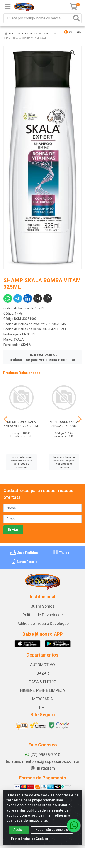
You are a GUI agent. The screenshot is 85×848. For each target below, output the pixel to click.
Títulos (63, 553)
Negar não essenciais (51, 829)
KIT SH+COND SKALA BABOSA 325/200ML (64, 423)
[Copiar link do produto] (47, 298)
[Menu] (7, 7)
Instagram (45, 768)
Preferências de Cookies (29, 839)
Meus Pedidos (27, 553)
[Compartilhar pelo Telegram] (17, 298)
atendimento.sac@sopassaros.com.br (45, 761)
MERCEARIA (42, 699)
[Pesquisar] (76, 18)
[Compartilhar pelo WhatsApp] (7, 298)
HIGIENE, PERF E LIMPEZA (42, 690)
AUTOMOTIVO (42, 664)
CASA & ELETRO (42, 682)
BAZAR (42, 673)
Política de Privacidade (42, 615)
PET (42, 707)
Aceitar (18, 829)
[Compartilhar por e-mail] (37, 298)
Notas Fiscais (26, 562)
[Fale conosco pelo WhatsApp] (73, 825)
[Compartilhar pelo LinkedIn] (27, 298)
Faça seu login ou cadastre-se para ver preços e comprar (42, 357)
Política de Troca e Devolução (42, 623)
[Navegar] (5, 419)
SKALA (19, 339)
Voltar (74, 32)
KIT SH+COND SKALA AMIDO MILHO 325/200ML (21, 423)
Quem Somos (42, 606)
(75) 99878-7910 (45, 754)
